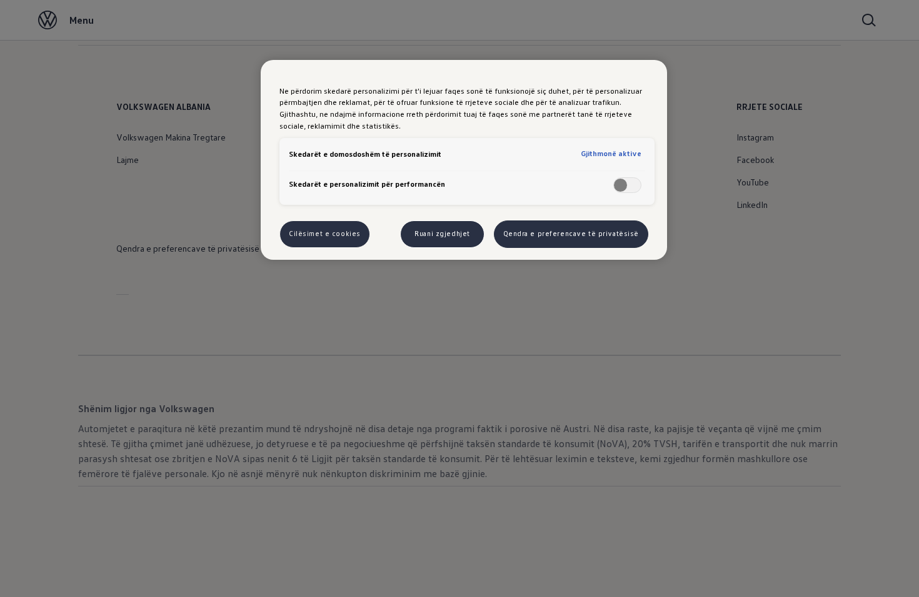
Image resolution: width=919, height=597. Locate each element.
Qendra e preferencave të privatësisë (571, 233)
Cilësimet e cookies (325, 233)
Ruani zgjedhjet (442, 233)
